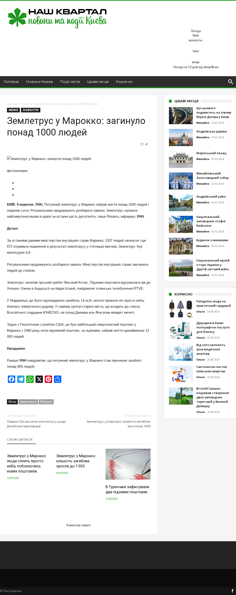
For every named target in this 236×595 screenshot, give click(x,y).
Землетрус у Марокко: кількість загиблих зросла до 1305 (118, 421)
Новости (30, 110)
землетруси (28, 401)
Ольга (200, 311)
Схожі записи (19, 439)
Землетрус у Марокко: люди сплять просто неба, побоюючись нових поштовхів (27, 463)
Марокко (46, 401)
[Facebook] (232, 591)
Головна (12, 103)
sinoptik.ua (211, 67)
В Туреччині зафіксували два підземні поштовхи (127, 489)
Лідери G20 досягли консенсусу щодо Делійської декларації (36, 421)
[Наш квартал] (57, 7)
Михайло (202, 122)
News (25, 103)
